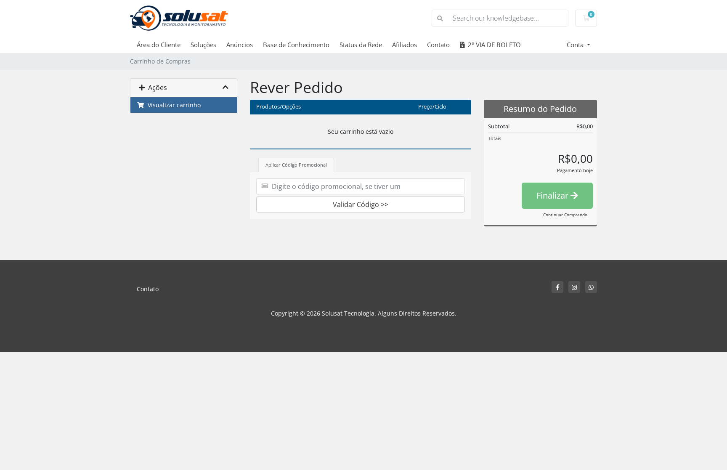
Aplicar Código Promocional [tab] (296, 165)
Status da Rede (361, 44)
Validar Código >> (360, 204)
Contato (438, 44)
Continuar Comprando (565, 215)
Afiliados (404, 44)
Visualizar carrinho (172, 105)
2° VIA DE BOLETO (492, 44)
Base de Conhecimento (296, 44)
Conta (576, 44)
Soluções (203, 44)
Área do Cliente (158, 44)
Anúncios (239, 44)
